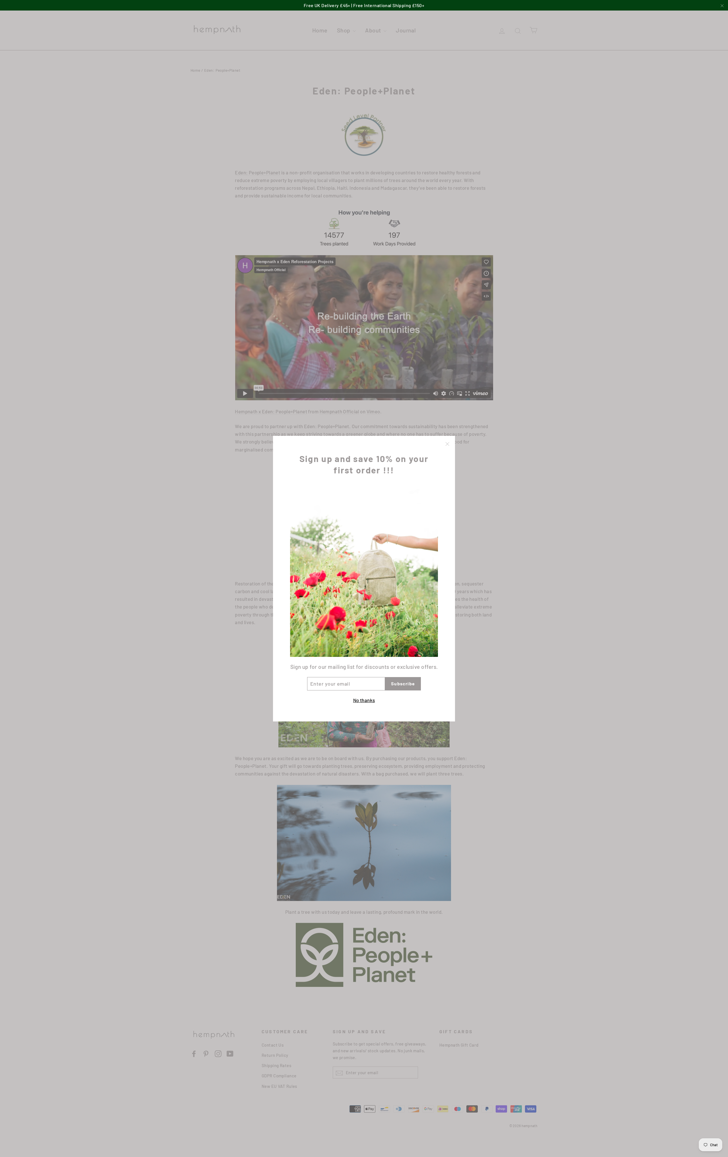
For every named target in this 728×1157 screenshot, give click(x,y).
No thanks (364, 700)
